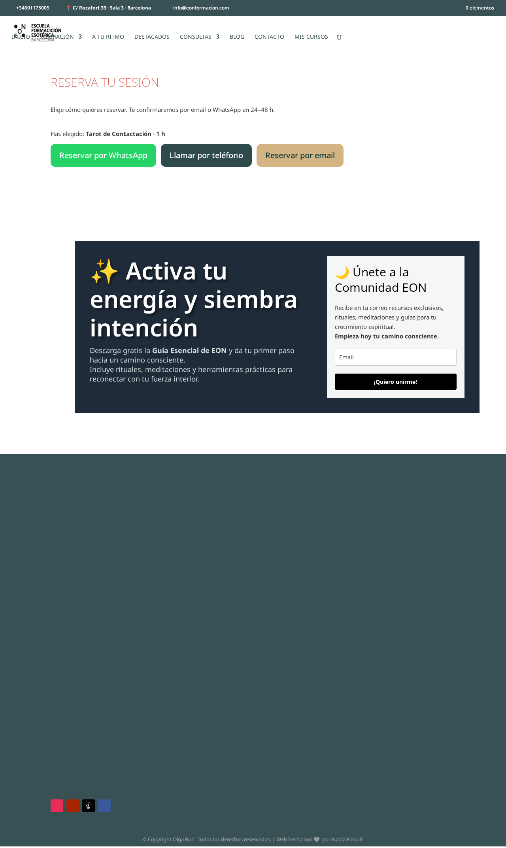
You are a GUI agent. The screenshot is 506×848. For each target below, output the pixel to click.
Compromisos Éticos (67, 544)
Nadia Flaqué (347, 839)
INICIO (21, 37)
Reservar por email (300, 155)
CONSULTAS (195, 37)
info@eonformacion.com (386, 530)
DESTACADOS (152, 37)
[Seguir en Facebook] (104, 805)
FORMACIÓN (57, 37)
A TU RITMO (108, 37)
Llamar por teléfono (206, 155)
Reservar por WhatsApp (103, 155)
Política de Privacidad (69, 525)
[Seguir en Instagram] (57, 805)
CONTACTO (269, 37)
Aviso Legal (55, 515)
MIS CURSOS (311, 37)
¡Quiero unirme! (395, 381)
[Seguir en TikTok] (88, 805)
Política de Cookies (65, 534)
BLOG (237, 37)
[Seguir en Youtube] (72, 805)
